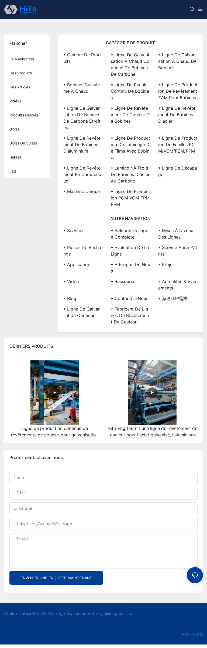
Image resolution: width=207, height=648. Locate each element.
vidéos (15, 101)
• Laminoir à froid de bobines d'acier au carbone (130, 174)
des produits (20, 73)
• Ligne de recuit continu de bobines (130, 91)
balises (15, 157)
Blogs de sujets (23, 143)
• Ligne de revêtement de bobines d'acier (176, 114)
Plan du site (192, 634)
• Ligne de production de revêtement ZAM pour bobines (178, 91)
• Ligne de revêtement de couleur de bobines (130, 114)
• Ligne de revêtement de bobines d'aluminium (82, 144)
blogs (14, 129)
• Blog (69, 298)
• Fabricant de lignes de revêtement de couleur (130, 315)
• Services (73, 230)
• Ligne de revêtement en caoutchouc (82, 174)
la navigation (21, 59)
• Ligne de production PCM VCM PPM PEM (130, 198)
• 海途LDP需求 (173, 298)
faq (12, 171)
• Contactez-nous (129, 298)
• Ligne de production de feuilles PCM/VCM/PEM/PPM (178, 144)
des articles (19, 87)
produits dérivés (23, 115)
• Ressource (123, 281)
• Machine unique (81, 191)
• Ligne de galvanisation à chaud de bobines (177, 61)
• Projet (166, 264)
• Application (76, 264)
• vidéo (71, 281)
